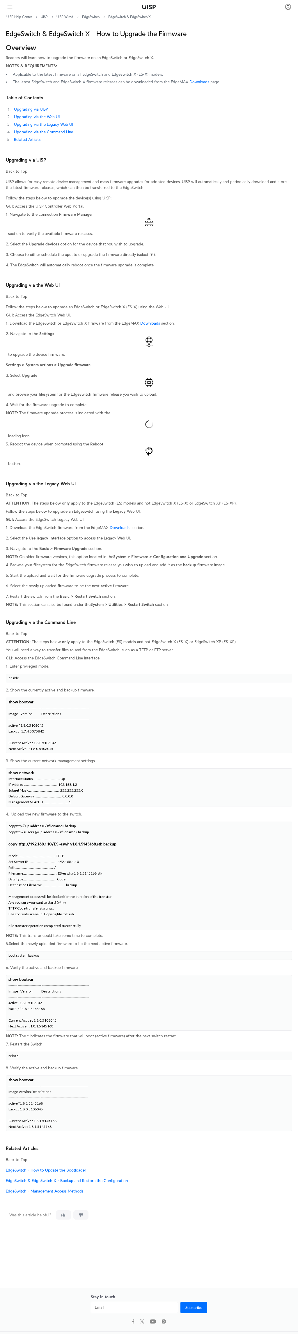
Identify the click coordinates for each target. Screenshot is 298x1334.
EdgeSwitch (91, 17)
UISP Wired (64, 17)
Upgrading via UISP (31, 109)
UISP (44, 17)
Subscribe (193, 1307)
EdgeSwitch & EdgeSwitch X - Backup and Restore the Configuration (67, 1180)
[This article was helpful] (63, 1215)
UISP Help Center (19, 17)
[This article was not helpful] (80, 1215)
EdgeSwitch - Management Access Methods (45, 1191)
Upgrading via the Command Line (43, 132)
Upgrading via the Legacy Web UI (43, 124)
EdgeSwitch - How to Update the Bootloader (46, 1170)
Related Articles (27, 139)
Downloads (199, 81)
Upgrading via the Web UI (37, 116)
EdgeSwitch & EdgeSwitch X (129, 17)
